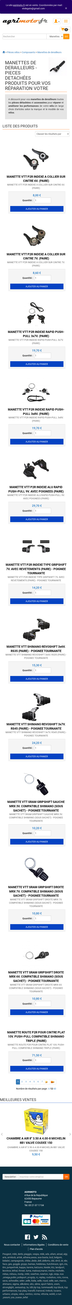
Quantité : (27, 200)
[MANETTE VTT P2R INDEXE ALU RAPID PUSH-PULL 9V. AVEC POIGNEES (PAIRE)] (36, 469)
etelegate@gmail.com (33, 8)
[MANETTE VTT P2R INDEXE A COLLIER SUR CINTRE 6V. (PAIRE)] (36, 159)
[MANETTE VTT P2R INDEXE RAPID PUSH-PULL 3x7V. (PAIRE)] (36, 314)
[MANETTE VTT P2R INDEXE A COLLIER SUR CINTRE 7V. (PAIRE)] (36, 236)
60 (54, 1088)
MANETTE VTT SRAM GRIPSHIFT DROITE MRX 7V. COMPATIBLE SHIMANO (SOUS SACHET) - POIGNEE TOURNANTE (36, 902)
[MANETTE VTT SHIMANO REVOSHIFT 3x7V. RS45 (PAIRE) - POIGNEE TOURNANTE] (36, 706)
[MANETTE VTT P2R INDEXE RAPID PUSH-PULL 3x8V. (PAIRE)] (36, 392)
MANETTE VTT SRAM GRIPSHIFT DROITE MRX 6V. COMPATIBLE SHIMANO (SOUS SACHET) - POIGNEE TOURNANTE (36, 988)
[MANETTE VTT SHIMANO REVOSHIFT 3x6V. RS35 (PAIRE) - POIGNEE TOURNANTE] (36, 629)
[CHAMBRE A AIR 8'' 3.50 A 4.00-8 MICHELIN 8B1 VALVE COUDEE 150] (36, 1121)
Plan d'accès (36, 1249)
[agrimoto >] (4, 52)
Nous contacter (12, 1244)
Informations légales (34, 1244)
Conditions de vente (58, 1244)
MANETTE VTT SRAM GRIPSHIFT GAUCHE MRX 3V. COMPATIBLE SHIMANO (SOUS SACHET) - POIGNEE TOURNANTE (36, 817)
